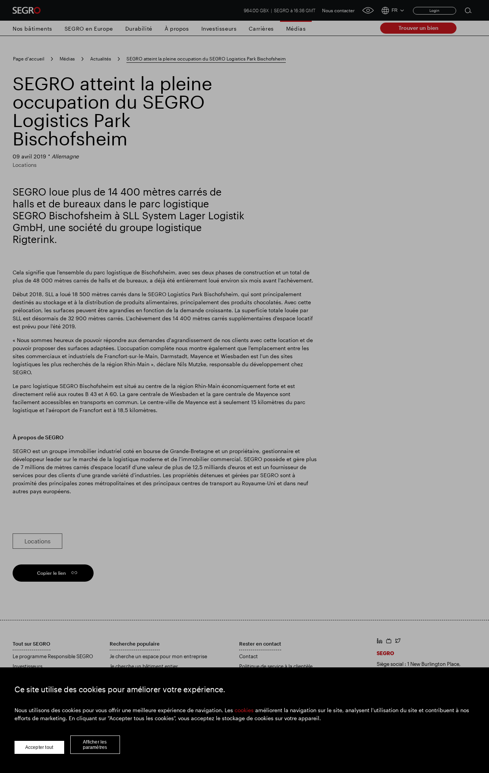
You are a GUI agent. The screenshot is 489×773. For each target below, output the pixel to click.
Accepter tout (39, 747)
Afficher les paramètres (95, 744)
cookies (244, 710)
